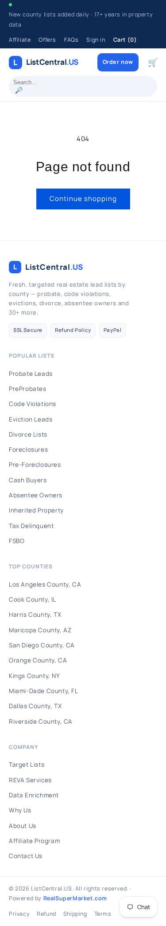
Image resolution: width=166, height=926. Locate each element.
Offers (47, 39)
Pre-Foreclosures (35, 465)
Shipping (75, 914)
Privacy (19, 914)
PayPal (113, 330)
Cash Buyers (28, 480)
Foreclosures (28, 449)
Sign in (95, 39)
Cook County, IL (32, 599)
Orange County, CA (38, 660)
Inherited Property (36, 510)
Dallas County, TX (35, 706)
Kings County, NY (34, 676)
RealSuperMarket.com (75, 898)
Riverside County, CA (41, 721)
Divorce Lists (28, 434)
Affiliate (20, 39)
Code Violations (32, 404)
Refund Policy (73, 330)
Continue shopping (83, 198)
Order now (118, 62)
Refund (46, 914)
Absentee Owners (35, 495)
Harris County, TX (35, 615)
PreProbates (27, 389)
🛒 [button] (153, 62)
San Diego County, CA (42, 645)
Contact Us (25, 856)
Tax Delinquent (31, 526)
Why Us (20, 810)
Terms (103, 914)
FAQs (71, 39)
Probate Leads (31, 374)
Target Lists (26, 764)
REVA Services (30, 780)
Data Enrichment (34, 795)
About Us (22, 826)
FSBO (16, 541)
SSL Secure (27, 330)
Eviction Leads (30, 419)
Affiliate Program (34, 841)
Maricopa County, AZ (40, 630)
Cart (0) (125, 39)
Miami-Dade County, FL (43, 691)
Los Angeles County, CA (45, 584)
